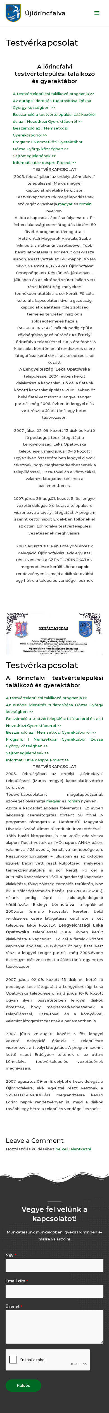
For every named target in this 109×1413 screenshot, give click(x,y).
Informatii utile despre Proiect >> (45, 162)
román (85, 204)
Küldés (23, 1385)
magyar (65, 204)
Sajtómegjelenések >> (34, 156)
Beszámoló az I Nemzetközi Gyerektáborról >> (51, 732)
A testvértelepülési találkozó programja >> (53, 93)
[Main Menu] (97, 13)
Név (11, 1255)
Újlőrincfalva (45, 13)
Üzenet (14, 1306)
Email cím (17, 1281)
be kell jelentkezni (73, 1149)
